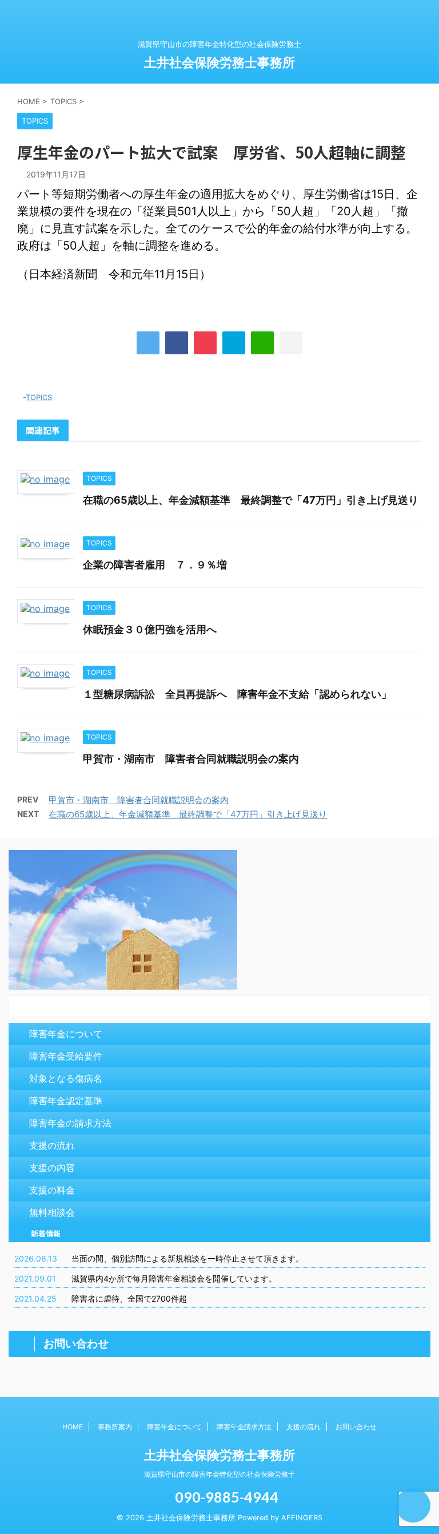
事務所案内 (115, 1426)
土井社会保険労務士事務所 (219, 62)
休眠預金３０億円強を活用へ (150, 629)
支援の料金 (52, 1190)
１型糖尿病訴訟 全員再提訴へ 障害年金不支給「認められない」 (237, 694)
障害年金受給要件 (65, 1056)
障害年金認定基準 (65, 1100)
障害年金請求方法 (244, 1426)
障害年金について (65, 1033)
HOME (72, 1426)
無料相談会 (52, 1212)
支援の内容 (52, 1167)
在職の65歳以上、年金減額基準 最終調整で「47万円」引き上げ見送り (250, 500)
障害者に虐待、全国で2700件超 (129, 1298)
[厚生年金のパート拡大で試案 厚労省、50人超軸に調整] (233, 342)
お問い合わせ (356, 1426)
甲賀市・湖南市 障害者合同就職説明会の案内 (191, 759)
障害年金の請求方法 (70, 1123)
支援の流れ (52, 1145)
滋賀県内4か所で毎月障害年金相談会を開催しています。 (174, 1278)
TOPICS (39, 397)
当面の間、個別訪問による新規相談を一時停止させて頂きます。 (187, 1258)
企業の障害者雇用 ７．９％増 (155, 565)
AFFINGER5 (301, 1517)
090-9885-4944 (225, 1496)
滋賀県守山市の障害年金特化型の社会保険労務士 (219, 1474)
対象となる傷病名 (65, 1078)
